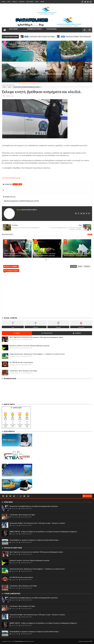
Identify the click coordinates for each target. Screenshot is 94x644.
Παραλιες (14, 1)
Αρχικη (3, 1)
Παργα (8, 1)
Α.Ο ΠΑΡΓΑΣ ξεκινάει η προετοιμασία (21, 362)
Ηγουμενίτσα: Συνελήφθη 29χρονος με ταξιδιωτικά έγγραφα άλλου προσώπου (34, 506)
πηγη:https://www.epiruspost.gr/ (11, 178)
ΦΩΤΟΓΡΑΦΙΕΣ (29, 1)
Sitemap (42, 1)
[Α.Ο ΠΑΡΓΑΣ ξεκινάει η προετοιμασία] (5, 364)
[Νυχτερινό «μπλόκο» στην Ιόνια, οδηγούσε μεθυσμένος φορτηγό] (47, 248)
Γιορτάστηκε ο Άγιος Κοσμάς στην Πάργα (78, 36)
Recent (18, 333)
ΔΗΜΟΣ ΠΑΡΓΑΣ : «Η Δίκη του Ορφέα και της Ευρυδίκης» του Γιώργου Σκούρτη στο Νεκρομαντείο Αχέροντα (43, 531)
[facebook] (78, 213)
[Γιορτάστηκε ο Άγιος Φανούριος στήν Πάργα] (5, 372)
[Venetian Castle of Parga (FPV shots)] (47, 61)
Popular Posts (48, 333)
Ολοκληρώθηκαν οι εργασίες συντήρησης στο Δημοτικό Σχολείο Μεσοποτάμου (34, 540)
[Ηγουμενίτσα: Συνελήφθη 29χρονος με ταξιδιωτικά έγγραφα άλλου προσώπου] (22, 36)
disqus (80, 266)
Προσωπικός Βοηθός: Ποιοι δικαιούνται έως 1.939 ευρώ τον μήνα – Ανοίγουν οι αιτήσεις (37, 523)
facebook (87, 266)
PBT (91, 641)
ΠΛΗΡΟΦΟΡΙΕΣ (52, 29)
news (26, 36)
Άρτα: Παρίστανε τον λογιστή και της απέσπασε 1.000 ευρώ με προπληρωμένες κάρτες (16, 255)
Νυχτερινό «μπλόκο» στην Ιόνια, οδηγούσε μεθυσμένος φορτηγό (29, 346)
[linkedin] (89, 213)
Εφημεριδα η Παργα (34, 29)
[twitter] (76, 213)
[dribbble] (86, 213)
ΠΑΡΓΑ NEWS (13, 29)
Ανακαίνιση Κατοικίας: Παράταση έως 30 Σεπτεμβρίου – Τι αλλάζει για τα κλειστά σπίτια (76, 255)
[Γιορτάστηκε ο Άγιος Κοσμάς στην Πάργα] (58, 36)
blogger (73, 266)
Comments (78, 333)
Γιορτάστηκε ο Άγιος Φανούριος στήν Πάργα (23, 371)
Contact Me (88, 496)
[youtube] (84, 213)
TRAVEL (37, 1)
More (89, 234)
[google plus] (81, 213)
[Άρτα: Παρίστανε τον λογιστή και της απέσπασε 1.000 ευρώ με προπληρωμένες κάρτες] (17, 248)
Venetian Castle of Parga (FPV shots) (47, 74)
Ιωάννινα (7, 96)
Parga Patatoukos (19, 641)
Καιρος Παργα (17, 407)
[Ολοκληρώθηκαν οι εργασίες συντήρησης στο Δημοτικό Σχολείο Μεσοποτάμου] (5, 542)
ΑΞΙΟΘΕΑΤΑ (21, 1)
